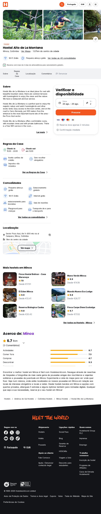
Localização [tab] (31, 74)
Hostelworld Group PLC (87, 432)
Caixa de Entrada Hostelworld (86, 473)
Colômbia (14, 51)
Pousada (42, 445)
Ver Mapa (25, 51)
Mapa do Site (87, 496)
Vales (60, 496)
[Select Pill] (61, 4)
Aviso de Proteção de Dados (16, 496)
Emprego (83, 445)
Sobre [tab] (5, 74)
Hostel (6, 44)
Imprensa (83, 438)
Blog (61, 438)
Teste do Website (72, 496)
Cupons (53, 496)
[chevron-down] (24, 343)
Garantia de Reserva (64, 445)
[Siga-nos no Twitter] (12, 432)
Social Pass (63, 432)
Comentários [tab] (47, 74)
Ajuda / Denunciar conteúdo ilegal (45, 464)
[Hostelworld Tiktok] (18, 438)
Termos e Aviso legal (39, 496)
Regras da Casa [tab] (17, 73)
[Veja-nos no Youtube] (6, 438)
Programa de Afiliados (84, 466)
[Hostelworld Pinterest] (12, 438)
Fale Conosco (44, 458)
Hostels (41, 432)
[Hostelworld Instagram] (18, 432)
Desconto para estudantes (65, 464)
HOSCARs (63, 451)
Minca (6, 51)
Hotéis (41, 438)
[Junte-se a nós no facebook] (6, 432)
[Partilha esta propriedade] (95, 39)
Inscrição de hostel (87, 460)
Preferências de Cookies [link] (13, 502)
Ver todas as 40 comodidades (62, 58)
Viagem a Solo (65, 458)
